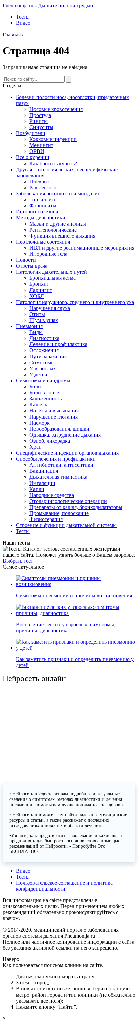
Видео (23, 23)
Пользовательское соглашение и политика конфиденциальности (64, 886)
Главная (12, 34)
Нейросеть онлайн (34, 678)
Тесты (23, 17)
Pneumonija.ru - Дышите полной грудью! (49, 5)
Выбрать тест (18, 561)
